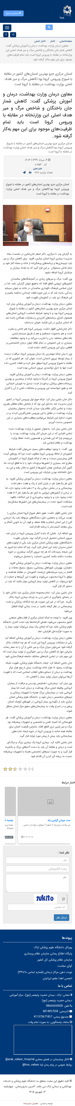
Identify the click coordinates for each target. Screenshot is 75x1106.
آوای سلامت (65, 966)
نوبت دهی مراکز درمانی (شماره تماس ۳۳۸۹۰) (45, 972)
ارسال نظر (61, 917)
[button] (13, 13)
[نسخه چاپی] (30, 172)
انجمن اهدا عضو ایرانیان (57, 978)
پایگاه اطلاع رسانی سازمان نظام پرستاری (48, 953)
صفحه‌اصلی (66, 41)
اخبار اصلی (40, 41)
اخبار (52, 41)
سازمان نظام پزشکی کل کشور (54, 959)
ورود (61, 17)
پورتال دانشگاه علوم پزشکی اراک (53, 947)
